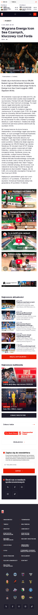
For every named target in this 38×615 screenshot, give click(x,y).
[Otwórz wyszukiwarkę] (30, 14)
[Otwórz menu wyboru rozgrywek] (15, 14)
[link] (19, 304)
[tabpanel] (19, 8)
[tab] (4, 2)
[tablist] (19, 2)
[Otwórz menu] (34, 14)
